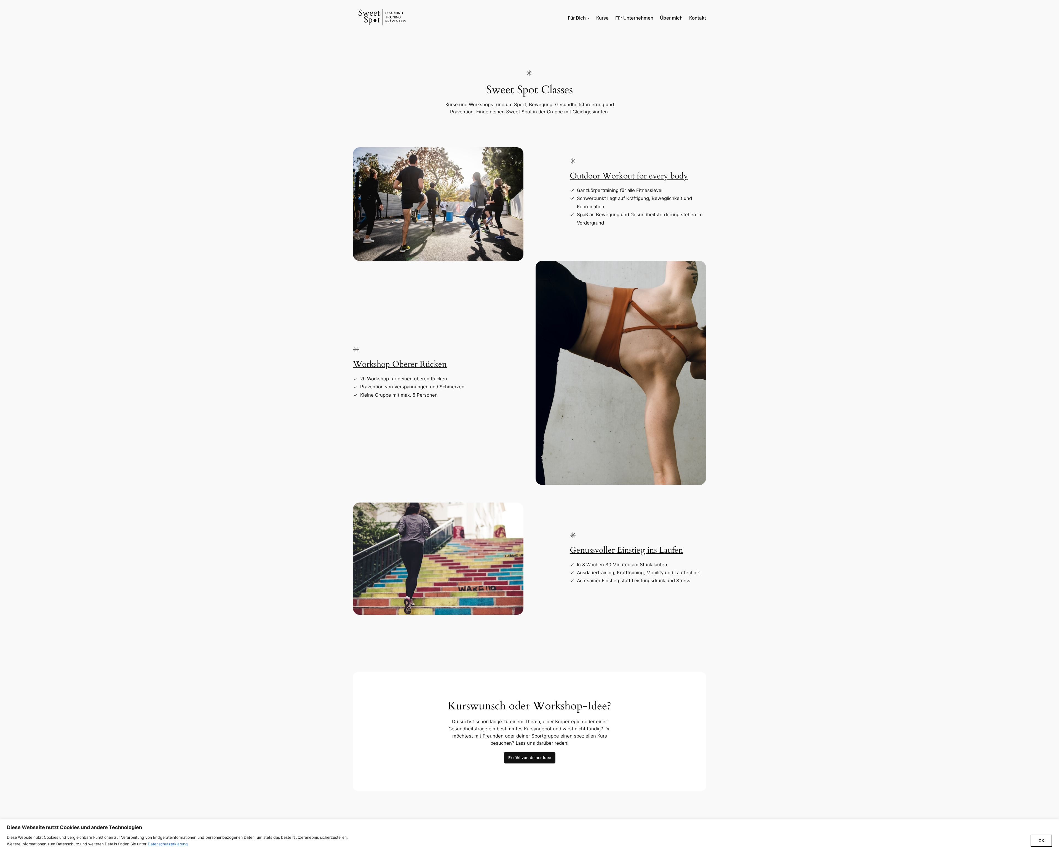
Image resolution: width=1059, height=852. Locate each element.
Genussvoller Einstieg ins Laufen (626, 550)
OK (1041, 840)
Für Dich (577, 18)
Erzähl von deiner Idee (529, 757)
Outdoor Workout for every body (629, 175)
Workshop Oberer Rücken (400, 364)
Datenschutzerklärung (168, 844)
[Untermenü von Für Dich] (588, 18)
